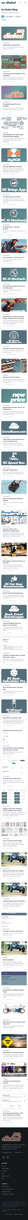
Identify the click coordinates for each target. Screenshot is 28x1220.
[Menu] (25, 2)
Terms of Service (18, 1214)
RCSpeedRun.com (6, 1152)
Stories (4, 19)
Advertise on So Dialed (8, 1194)
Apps (3, 1178)
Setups (3, 1166)
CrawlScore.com (18, 1152)
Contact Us (6, 1186)
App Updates (9, 16)
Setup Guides (5, 1168)
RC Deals (4, 1171)
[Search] (19, 2)
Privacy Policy (8, 1214)
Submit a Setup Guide (7, 1189)
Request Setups (6, 1191)
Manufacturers (5, 1176)
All (3, 16)
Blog (3, 1173)
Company (18, 16)
